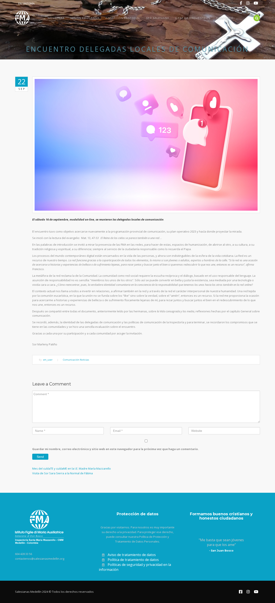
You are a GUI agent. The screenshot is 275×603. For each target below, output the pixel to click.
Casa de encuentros (192, 18)
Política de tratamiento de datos (133, 559)
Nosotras (56, 18)
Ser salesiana (157, 18)
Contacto (224, 18)
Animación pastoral (122, 18)
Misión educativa (84, 18)
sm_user (48, 359)
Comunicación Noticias (76, 359)
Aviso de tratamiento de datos (132, 554)
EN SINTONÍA (26, 3)
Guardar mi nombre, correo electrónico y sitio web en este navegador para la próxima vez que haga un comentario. (115, 449)
